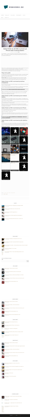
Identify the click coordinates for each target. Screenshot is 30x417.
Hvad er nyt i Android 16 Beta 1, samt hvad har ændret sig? (12, 304)
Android (5, 192)
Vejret (2, 17)
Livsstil (24, 15)
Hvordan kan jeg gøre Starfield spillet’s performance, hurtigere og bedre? (14, 331)
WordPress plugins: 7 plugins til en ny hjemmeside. (11, 399)
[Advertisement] (15, 25)
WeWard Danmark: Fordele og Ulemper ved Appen (11, 268)
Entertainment (18, 15)
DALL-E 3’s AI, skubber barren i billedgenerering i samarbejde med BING (14, 205)
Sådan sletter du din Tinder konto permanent (10, 376)
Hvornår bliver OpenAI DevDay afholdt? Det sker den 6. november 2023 (14, 218)
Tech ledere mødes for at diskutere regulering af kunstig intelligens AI (13, 215)
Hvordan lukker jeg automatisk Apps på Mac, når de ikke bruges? (13, 271)
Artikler (9, 192)
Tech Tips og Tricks (13, 192)
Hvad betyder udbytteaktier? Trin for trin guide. (10, 248)
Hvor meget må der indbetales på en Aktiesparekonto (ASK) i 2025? (13, 238)
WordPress (14, 415)
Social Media (13, 15)
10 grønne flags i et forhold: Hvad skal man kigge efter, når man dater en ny (14, 366)
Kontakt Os (7, 17)
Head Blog (19, 415)
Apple (7, 192)
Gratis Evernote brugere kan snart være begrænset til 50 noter (12, 314)
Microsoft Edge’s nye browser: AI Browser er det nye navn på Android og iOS (14, 352)
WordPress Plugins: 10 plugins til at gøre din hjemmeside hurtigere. (13, 396)
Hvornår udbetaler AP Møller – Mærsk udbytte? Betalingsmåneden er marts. (14, 251)
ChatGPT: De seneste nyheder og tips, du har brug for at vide (12, 208)
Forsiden (2, 15)
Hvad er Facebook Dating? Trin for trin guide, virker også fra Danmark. (13, 369)
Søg (2, 259)
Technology (7, 15)
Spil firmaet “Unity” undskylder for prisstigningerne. (11, 328)
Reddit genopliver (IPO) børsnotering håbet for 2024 (11, 281)
